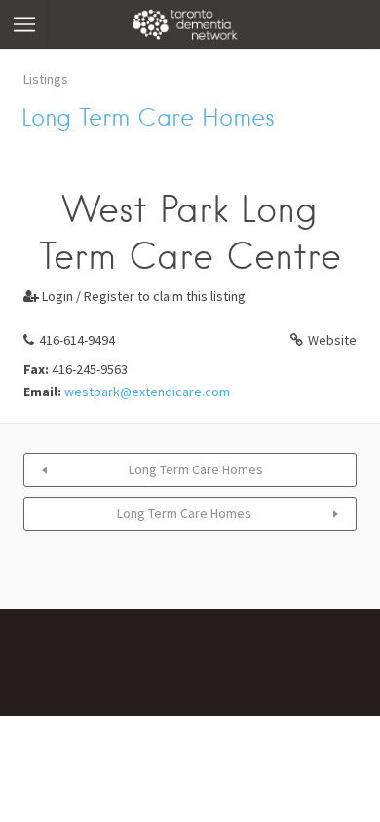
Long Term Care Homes (196, 469)
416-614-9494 (77, 340)
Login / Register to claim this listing (134, 296)
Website (332, 340)
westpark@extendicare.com (147, 391)
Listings (45, 79)
